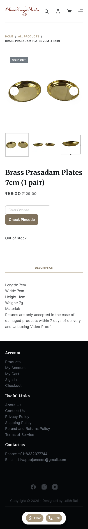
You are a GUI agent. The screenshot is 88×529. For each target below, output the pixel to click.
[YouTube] (55, 487)
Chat (37, 518)
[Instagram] (44, 487)
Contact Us (15, 410)
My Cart (12, 373)
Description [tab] (44, 267)
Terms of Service (19, 434)
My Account (15, 367)
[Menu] (80, 11)
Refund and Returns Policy (27, 428)
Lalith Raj (70, 501)
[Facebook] (33, 487)
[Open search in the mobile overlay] (46, 11)
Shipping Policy (18, 422)
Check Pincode (22, 219)
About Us (13, 405)
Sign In (11, 379)
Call (57, 518)
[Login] (58, 11)
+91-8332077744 (32, 453)
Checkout (13, 385)
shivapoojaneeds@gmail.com (41, 459)
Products (13, 362)
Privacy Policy (17, 416)
